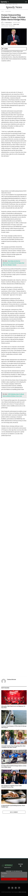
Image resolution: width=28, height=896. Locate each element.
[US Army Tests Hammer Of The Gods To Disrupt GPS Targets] (14, 717)
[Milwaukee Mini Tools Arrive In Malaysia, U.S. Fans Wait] (14, 697)
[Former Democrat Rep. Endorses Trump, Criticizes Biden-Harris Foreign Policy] (14, 36)
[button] (21, 866)
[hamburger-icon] (25, 2)
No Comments (5, 25)
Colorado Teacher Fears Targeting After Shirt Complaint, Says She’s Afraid (13, 746)
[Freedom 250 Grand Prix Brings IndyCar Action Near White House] (14, 757)
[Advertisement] (14, 77)
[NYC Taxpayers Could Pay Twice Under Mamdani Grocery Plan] (14, 777)
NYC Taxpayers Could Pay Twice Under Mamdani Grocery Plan (11, 786)
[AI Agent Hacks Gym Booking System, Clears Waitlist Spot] (14, 797)
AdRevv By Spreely (22, 892)
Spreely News (14, 7)
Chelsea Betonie (8, 22)
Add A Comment (14, 812)
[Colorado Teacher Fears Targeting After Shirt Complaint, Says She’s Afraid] (14, 737)
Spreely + (5, 2)
